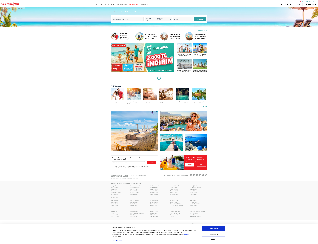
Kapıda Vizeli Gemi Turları (196, 147)
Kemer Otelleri (114, 194)
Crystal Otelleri (154, 200)
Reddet (213, 239)
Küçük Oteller (154, 213)
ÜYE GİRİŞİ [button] (297, 4)
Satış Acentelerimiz (116, 215)
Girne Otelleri (183, 128)
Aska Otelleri (153, 205)
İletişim (112, 213)
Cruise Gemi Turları (175, 211)
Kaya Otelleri (193, 202)
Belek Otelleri (114, 187)
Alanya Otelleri (114, 191)
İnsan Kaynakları (115, 216)
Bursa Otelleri (173, 192)
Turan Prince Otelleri (175, 203)
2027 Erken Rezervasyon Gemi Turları (196, 150)
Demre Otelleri (134, 191)
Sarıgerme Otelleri (135, 187)
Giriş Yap (189, 164)
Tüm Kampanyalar (202, 30)
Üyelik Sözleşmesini (119, 167)
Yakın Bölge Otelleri (134, 142)
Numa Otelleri (134, 205)
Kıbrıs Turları (193, 215)
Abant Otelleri (174, 189)
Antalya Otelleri (115, 186)
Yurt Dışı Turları (171, 142)
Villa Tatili (132, 215)
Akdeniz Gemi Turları (196, 145)
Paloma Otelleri (134, 200)
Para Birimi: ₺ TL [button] (310, 1)
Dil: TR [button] (300, 1)
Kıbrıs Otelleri (183, 121)
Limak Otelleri (154, 202)
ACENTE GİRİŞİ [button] (285, 4)
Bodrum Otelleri (134, 194)
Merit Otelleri (193, 205)
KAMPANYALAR (144, 4)
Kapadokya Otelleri (195, 191)
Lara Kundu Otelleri (116, 192)
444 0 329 (312, 4)
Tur (134, 12)
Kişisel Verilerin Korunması (137, 213)
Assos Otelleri (154, 194)
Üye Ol (201, 164)
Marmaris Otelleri (135, 186)
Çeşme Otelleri (154, 187)
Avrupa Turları (171, 150)
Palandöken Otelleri (195, 187)
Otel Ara (200, 19)
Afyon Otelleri (193, 192)
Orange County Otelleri (176, 205)
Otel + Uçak (124, 12)
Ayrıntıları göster (117, 240)
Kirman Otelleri (174, 200)
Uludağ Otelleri (194, 186)
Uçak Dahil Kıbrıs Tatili (184, 126)
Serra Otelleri (114, 200)
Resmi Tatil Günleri (175, 213)
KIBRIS (107, 4)
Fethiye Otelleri (134, 189)
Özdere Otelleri (154, 186)
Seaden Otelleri (115, 202)
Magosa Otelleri (184, 131)
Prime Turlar (171, 145)
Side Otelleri (114, 189)
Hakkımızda (114, 211)
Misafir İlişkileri (134, 211)
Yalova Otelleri (194, 189)
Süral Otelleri (133, 203)
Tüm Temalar (203, 106)
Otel (113, 12)
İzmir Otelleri (173, 187)
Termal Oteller (134, 140)
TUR (101, 4)
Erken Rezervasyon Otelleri (197, 211)
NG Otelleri (193, 200)
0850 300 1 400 (182, 175)
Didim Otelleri (154, 189)
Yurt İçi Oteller (134, 131)
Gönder (152, 162)
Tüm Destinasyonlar (134, 145)
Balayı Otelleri (174, 215)
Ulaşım (172, 216)
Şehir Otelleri (133, 216)
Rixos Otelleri (153, 203)
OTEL (95, 4)
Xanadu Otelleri (134, 202)
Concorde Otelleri (194, 203)
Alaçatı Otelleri (154, 192)
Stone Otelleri (173, 202)
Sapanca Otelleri (174, 191)
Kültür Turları (153, 215)
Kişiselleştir (212, 234)
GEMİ (112, 4)
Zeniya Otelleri (114, 203)
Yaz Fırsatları (134, 136)
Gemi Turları (196, 142)
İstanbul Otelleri (174, 186)
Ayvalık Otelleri (154, 191)
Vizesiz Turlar (171, 147)
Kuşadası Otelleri (134, 192)
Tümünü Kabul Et (213, 228)
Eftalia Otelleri (114, 205)
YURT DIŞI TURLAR (122, 4)
